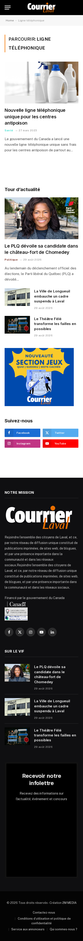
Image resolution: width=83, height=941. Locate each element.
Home (10, 20)
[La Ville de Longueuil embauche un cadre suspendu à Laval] (17, 297)
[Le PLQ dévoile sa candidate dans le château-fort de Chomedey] (41, 218)
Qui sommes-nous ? (63, 929)
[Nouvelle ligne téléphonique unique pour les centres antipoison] (41, 82)
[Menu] (8, 7)
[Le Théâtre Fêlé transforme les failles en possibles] (17, 325)
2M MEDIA (69, 903)
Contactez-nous (44, 912)
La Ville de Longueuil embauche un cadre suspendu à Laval (52, 296)
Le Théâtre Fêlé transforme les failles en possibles (55, 324)
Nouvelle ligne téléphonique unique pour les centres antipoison (35, 116)
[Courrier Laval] (41, 7)
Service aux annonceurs (27, 929)
